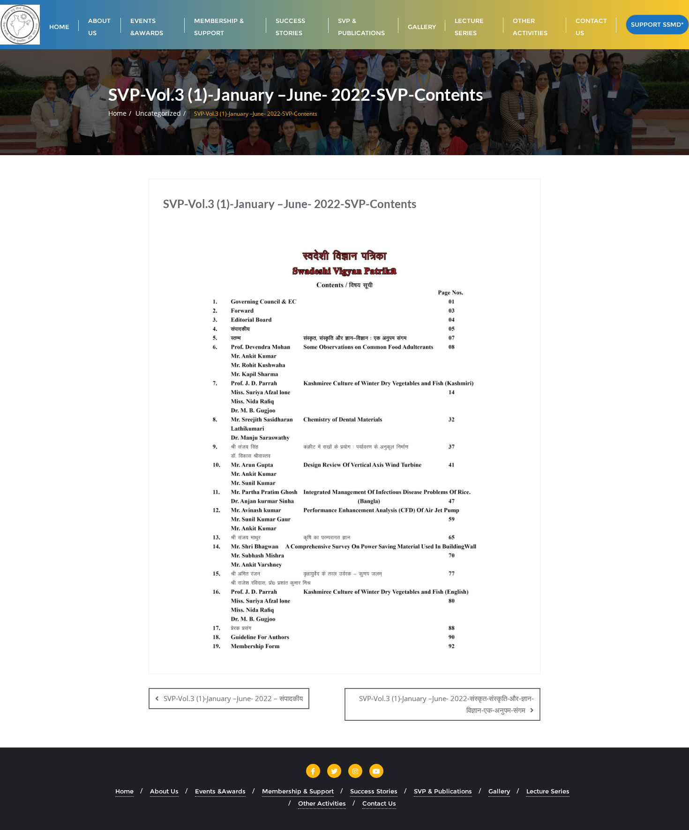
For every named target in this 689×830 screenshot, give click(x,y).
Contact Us (379, 803)
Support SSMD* (657, 24)
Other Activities (322, 803)
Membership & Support (298, 791)
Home (117, 113)
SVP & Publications (443, 791)
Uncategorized (158, 113)
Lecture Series (547, 791)
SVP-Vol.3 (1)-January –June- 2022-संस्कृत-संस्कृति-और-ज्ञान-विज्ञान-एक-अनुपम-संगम (446, 704)
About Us (164, 791)
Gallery (499, 791)
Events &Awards (220, 791)
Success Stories (373, 791)
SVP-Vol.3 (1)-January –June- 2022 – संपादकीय (233, 698)
